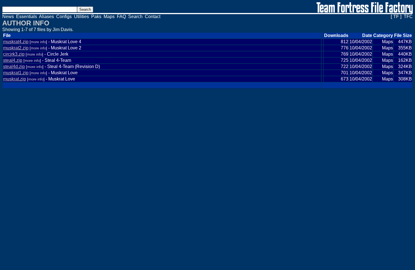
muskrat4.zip (16, 41)
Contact (152, 16)
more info (38, 42)
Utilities (81, 16)
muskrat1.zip (16, 72)
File (7, 35)
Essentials (26, 16)
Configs (64, 16)
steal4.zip (12, 60)
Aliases (46, 16)
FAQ (121, 16)
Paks (96, 16)
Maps (109, 16)
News (8, 16)
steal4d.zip (14, 66)
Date (367, 35)
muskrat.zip (14, 79)
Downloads (336, 35)
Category (383, 35)
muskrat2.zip (16, 47)
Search (135, 16)
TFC (408, 16)
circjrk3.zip (14, 54)
